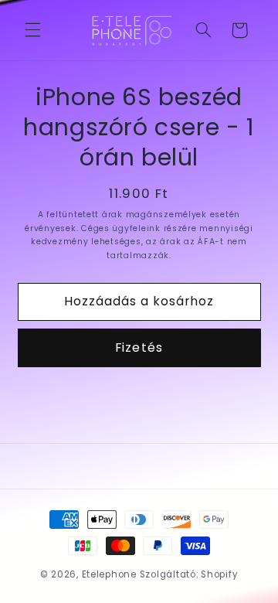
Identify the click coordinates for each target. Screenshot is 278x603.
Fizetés (138, 347)
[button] (32, 30)
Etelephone (109, 574)
